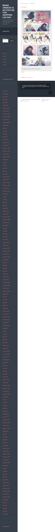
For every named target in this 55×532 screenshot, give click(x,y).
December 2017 (6, 316)
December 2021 (6, 182)
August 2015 (5, 396)
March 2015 (5, 411)
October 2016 (6, 356)
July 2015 (5, 399)
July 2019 (5, 262)
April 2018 (5, 305)
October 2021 (6, 188)
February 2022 (6, 176)
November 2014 (6, 422)
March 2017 (5, 342)
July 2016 (5, 365)
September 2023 (6, 122)
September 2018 (6, 291)
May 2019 (5, 268)
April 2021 (5, 205)
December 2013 (6, 454)
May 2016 (5, 371)
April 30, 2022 (24, 3)
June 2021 (5, 199)
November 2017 (6, 319)
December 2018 (6, 282)
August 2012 (5, 499)
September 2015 (6, 394)
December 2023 (6, 114)
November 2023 (6, 116)
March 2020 (5, 239)
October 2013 (6, 459)
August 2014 (5, 431)
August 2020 (5, 225)
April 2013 (5, 476)
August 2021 (5, 194)
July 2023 (5, 128)
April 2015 (5, 408)
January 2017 (6, 348)
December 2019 (6, 248)
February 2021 (6, 211)
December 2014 (6, 419)
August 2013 (5, 465)
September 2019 (6, 256)
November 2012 (6, 491)
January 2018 (6, 314)
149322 (23, 72)
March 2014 (5, 445)
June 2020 (5, 231)
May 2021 (5, 202)
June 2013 (5, 471)
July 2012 (5, 502)
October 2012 (6, 494)
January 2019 (6, 279)
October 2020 (6, 222)
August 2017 (5, 328)
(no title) (5, 53)
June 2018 (5, 299)
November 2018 (6, 285)
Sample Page (6, 31)
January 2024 (6, 111)
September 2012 (6, 497)
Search (5, 38)
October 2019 (6, 254)
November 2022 (6, 151)
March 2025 (5, 94)
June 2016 (5, 368)
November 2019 (6, 251)
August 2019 (5, 259)
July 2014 (5, 434)
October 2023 (6, 119)
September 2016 (6, 359)
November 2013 (6, 456)
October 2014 (6, 425)
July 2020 (5, 228)
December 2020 (6, 216)
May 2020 (5, 234)
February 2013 (6, 482)
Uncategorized (6, 526)
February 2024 (6, 108)
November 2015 (6, 388)
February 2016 (6, 379)
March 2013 (5, 479)
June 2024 (5, 96)
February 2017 (6, 345)
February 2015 (6, 414)
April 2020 (5, 236)
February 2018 (6, 311)
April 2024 (5, 102)
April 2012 (5, 511)
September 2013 (6, 462)
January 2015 (6, 416)
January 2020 (6, 245)
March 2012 (5, 514)
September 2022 (6, 156)
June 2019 (5, 265)
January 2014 (6, 451)
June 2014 (5, 436)
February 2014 (6, 448)
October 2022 (6, 154)
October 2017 (6, 322)
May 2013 (5, 474)
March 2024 (5, 105)
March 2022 (5, 174)
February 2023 (6, 142)
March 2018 (5, 308)
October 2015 (6, 391)
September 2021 (6, 191)
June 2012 (5, 505)
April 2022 (5, 171)
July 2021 (5, 196)
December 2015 (6, 385)
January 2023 (6, 145)
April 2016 (5, 374)
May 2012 (5, 508)
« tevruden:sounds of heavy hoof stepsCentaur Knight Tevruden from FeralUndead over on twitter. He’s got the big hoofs (35, 86)
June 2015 (5, 402)
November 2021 (6, 185)
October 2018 (6, 288)
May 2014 (5, 439)
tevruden (32, 3)
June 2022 (5, 165)
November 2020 (6, 219)
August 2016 (5, 362)
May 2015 (5, 405)
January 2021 (6, 214)
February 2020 (6, 242)
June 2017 (5, 334)
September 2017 (6, 325)
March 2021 (5, 208)
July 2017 (5, 331)
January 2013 (6, 485)
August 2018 (5, 294)
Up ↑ (47, 101)
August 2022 (5, 159)
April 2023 (5, 136)
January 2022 (6, 179)
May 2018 (5, 302)
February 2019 (6, 276)
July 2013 (5, 468)
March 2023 (5, 139)
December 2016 (6, 351)
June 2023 (5, 131)
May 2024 (5, 99)
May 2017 (5, 336)
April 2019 (5, 271)
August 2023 (5, 125)
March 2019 (5, 274)
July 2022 (5, 162)
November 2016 (6, 354)
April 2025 (5, 91)
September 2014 (6, 428)
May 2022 (5, 168)
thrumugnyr (24, 7)
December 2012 (6, 488)
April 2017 (5, 339)
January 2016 (6, 382)
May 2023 (5, 134)
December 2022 (6, 148)
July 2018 (5, 296)
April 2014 (5, 442)
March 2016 (5, 376)
